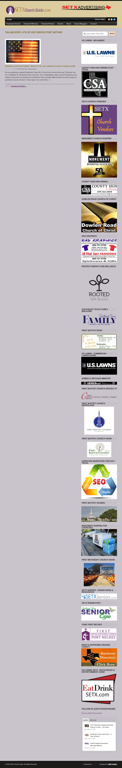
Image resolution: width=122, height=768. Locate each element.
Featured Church (13, 24)
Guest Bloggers (80, 24)
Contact (93, 24)
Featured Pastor (47, 24)
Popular (93, 720)
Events (60, 24)
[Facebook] (114, 20)
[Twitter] (111, 20)
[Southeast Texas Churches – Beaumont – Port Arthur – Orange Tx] (28, 14)
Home (9, 20)
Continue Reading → (19, 86)
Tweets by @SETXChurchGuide (91, 713)
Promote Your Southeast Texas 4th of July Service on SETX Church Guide (40, 66)
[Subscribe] (109, 20)
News (69, 24)
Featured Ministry (31, 24)
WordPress (95, 764)
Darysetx (32, 69)
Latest (85, 720)
